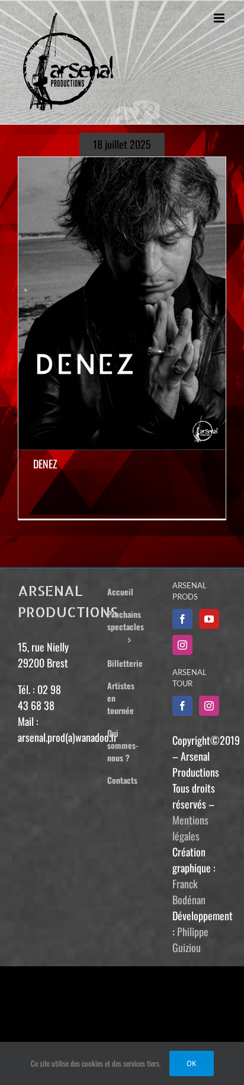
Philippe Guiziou (190, 939)
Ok (192, 1063)
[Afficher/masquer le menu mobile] (220, 18)
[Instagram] (182, 645)
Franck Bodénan (189, 891)
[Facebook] (182, 619)
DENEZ (45, 463)
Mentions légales (190, 827)
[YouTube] (209, 619)
